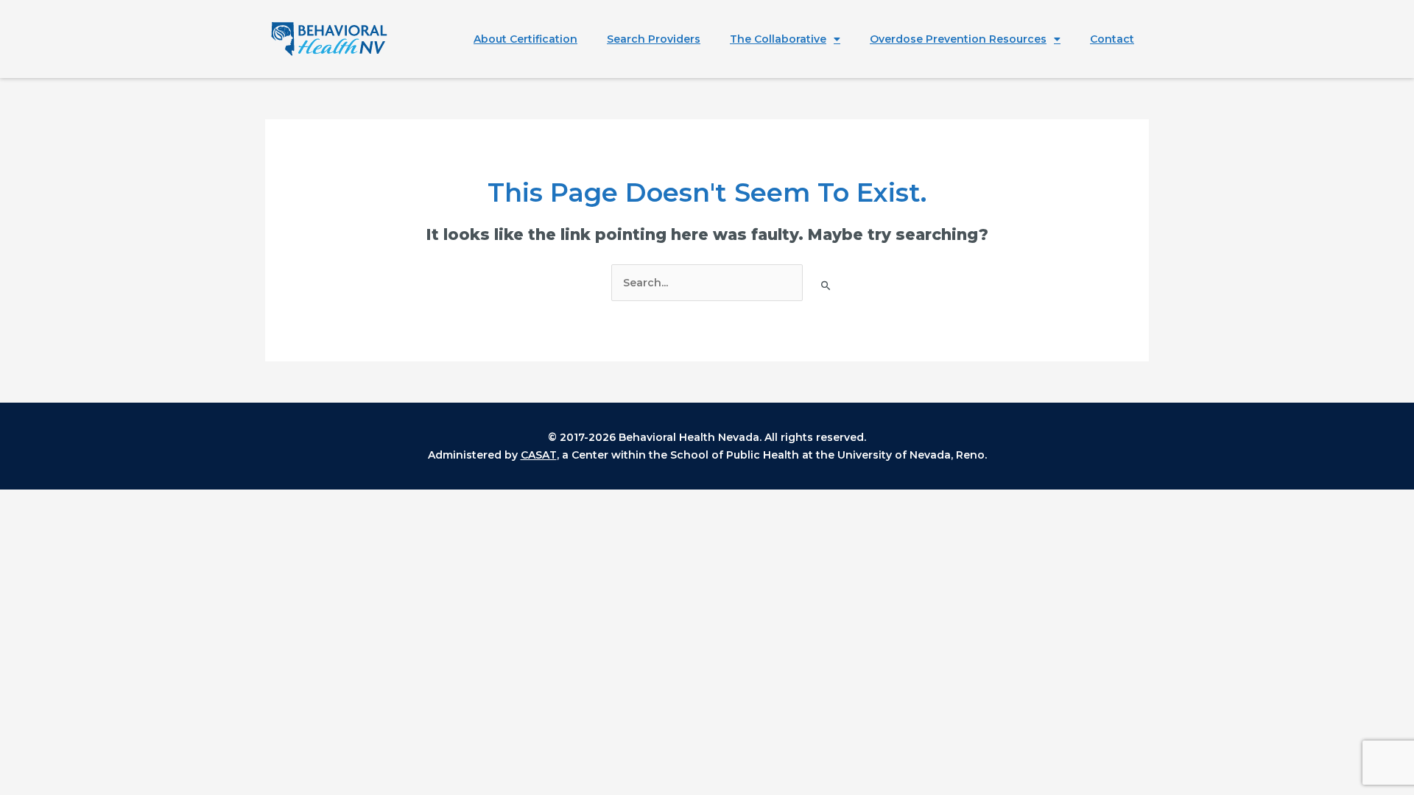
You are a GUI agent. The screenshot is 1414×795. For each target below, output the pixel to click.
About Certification (525, 39)
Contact (1112, 39)
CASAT (539, 455)
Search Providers (653, 39)
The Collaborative (778, 39)
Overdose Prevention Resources (958, 39)
